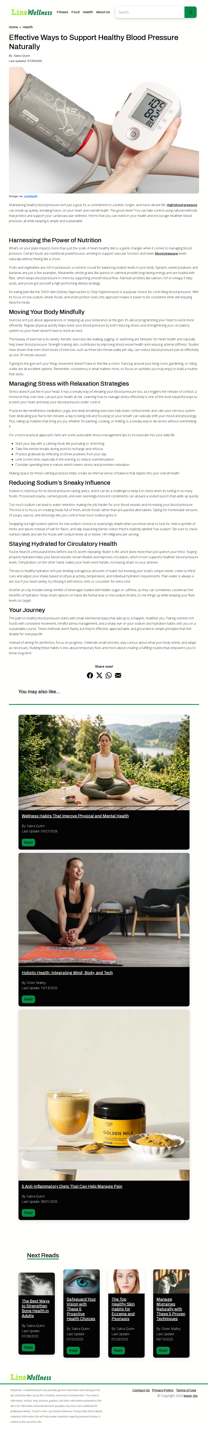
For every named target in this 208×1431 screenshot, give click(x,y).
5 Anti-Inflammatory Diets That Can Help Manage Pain (72, 1186)
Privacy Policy (162, 1390)
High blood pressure (182, 205)
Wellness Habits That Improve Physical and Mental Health (75, 816)
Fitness (62, 12)
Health (88, 12)
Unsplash (30, 196)
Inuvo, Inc (191, 1395)
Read (28, 842)
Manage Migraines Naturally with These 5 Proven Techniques (170, 1309)
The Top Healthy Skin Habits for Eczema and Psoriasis (123, 1309)
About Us (103, 12)
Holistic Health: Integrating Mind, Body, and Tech (67, 972)
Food (76, 12)
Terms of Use (186, 1390)
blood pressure (166, 253)
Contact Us (141, 1390)
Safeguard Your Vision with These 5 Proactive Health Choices (81, 1309)
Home (13, 27)
